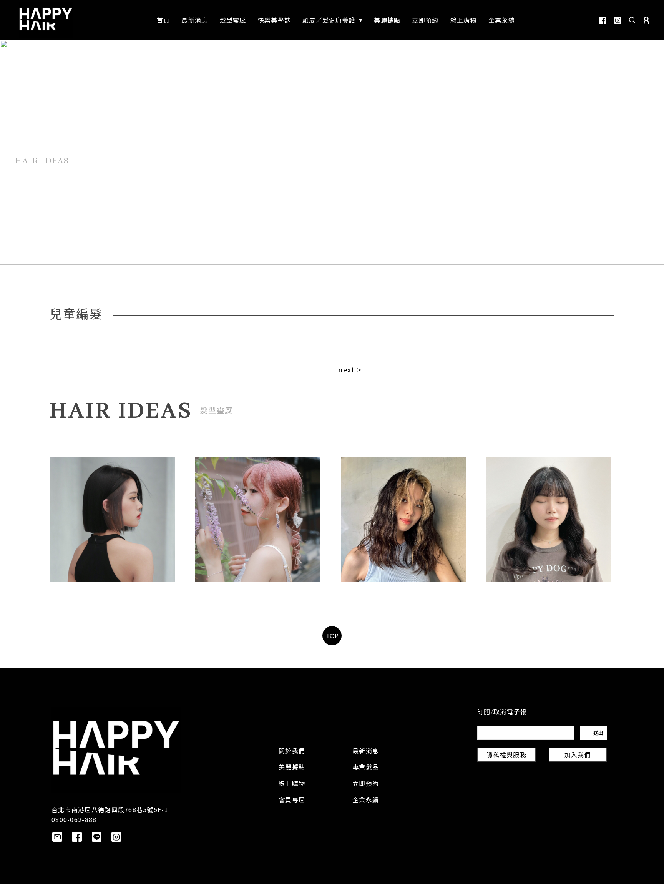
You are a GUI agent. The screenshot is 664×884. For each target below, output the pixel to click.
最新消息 (365, 751)
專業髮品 (365, 767)
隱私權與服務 (506, 755)
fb (602, 20)
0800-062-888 (73, 819)
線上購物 (292, 784)
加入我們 (577, 755)
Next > (349, 369)
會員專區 (292, 800)
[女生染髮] (257, 519)
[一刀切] (112, 519)
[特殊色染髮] (403, 519)
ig (617, 20)
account (646, 20)
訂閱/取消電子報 (501, 712)
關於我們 (292, 751)
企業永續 (365, 800)
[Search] (632, 20)
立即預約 (365, 784)
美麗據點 (292, 767)
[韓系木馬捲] (548, 519)
